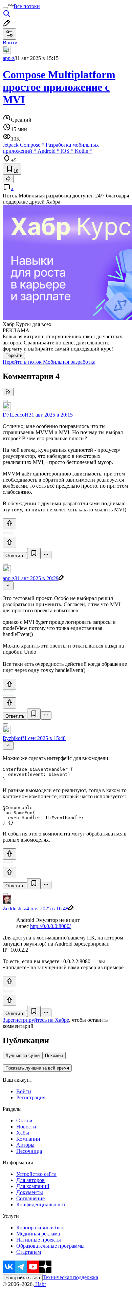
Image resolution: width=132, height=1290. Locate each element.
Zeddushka (14, 908)
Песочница (29, 1151)
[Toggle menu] (5, 8)
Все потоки (27, 6)
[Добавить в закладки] (34, 553)
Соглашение (30, 1198)
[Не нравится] (9, 542)
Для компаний (32, 1186)
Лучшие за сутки (22, 1055)
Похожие (54, 1055)
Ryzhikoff (13, 738)
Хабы (22, 1133)
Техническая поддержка (70, 1277)
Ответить (14, 555)
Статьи (24, 1120)
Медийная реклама (38, 1233)
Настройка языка (22, 1277)
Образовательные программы (50, 1246)
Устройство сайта (36, 1174)
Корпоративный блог (41, 1227)
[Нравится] (9, 523)
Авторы (25, 1145)
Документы (29, 1192)
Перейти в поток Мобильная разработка (49, 362)
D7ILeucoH (16, 415)
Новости (26, 1126)
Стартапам (28, 1252)
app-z (9, 58)
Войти (23, 1091)
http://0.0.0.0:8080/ (50, 926)
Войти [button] (10, 42)
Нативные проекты (38, 1240)
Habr (40, 1284)
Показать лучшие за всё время (37, 1068)
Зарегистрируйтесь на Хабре (36, 1020)
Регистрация (30, 1097)
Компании (28, 1139)
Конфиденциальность (41, 1204)
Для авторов (30, 1180)
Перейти (13, 355)
